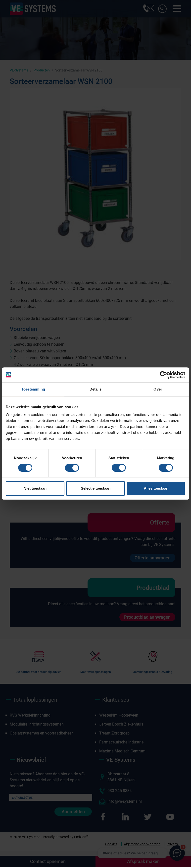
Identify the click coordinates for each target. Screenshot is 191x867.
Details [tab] (96, 389)
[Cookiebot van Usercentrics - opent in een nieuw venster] (163, 375)
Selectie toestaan (95, 488)
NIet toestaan (35, 488)
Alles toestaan (156, 488)
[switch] (72, 468)
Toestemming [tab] (33, 389)
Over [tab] (157, 389)
